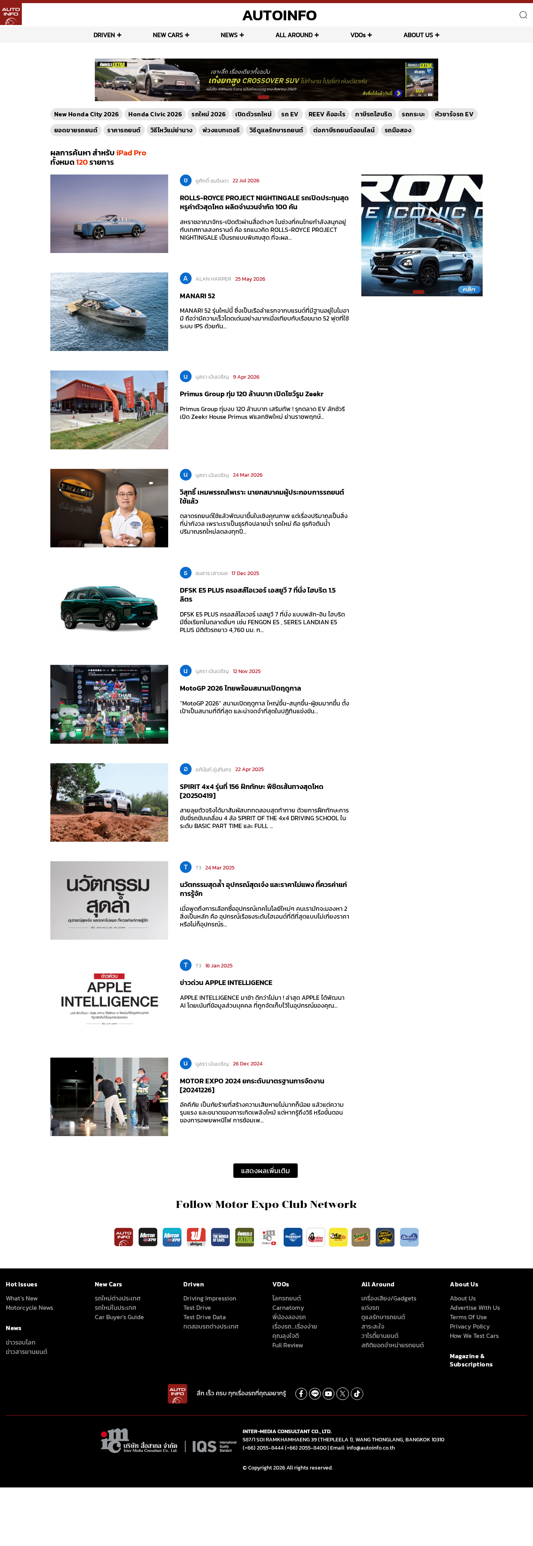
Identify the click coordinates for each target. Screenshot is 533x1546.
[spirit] (362, 1236)
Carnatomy (288, 1307)
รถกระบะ (413, 114)
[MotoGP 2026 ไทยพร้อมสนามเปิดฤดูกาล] (109, 704)
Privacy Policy (470, 1326)
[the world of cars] (221, 1236)
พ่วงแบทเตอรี (221, 130)
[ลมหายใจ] (409, 1236)
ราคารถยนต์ (124, 130)
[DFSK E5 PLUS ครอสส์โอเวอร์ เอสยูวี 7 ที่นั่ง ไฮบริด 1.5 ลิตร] (109, 605)
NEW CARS (168, 34)
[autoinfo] (11, 14)
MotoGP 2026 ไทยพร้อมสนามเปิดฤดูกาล (240, 688)
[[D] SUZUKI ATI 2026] (422, 235)
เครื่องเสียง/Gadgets (388, 1298)
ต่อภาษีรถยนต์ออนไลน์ (344, 130)
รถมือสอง (398, 130)
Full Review (287, 1345)
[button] (263, 97)
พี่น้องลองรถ (289, 1317)
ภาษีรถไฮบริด (373, 114)
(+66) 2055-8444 (263, 1448)
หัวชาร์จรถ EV (454, 114)
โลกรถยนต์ (286, 1298)
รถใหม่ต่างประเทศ (117, 1298)
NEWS (229, 34)
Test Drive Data (204, 1317)
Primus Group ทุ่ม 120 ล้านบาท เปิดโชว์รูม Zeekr (251, 393)
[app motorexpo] (149, 1236)
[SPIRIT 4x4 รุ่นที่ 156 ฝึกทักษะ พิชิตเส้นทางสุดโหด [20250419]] (109, 802)
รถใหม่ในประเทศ (115, 1307)
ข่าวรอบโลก (21, 1342)
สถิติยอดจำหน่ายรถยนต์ (392, 1345)
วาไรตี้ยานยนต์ (379, 1335)
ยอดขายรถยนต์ (76, 130)
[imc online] (270, 1236)
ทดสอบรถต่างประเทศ (210, 1326)
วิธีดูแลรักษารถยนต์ (277, 130)
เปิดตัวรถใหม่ (253, 114)
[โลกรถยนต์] (293, 1236)
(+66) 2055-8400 (306, 1448)
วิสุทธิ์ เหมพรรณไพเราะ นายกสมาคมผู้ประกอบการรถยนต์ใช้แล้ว (262, 496)
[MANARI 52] (109, 311)
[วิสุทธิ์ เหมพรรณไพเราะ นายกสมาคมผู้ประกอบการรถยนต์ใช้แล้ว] (109, 507)
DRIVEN (104, 34)
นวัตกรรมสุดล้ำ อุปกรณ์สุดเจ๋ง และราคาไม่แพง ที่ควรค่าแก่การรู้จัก (263, 889)
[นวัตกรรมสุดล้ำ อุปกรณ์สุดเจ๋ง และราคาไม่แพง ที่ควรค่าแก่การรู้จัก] (109, 900)
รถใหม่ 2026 (209, 114)
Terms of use (468, 1317)
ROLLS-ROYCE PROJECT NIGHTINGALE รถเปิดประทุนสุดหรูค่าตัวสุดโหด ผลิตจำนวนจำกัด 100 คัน (264, 202)
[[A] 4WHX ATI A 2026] (267, 79)
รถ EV (290, 114)
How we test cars (474, 1335)
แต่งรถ (370, 1307)
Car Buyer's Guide (119, 1317)
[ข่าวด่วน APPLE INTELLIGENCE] (109, 998)
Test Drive (197, 1307)
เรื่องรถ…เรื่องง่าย (294, 1326)
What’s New (22, 1298)
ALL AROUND (294, 34)
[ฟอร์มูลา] (197, 1236)
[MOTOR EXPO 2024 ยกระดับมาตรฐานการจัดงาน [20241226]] (109, 1096)
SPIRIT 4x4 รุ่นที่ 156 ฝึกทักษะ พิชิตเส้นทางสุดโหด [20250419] (251, 791)
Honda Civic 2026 (155, 114)
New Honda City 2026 (86, 114)
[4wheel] (245, 1236)
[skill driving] (386, 1236)
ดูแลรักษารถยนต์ (383, 1317)
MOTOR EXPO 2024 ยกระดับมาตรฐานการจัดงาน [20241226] (252, 1085)
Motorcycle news (29, 1307)
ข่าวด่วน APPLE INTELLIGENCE (226, 982)
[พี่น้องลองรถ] (315, 1236)
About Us (463, 1298)
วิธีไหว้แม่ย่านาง (172, 130)
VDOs (358, 34)
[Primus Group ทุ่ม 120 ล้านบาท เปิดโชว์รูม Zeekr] (109, 409)
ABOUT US (418, 34)
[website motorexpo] (173, 1236)
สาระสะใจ (372, 1326)
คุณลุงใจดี (285, 1335)
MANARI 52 (197, 295)
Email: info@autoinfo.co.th (362, 1448)
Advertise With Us (475, 1307)
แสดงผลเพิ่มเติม (265, 1170)
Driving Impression (209, 1298)
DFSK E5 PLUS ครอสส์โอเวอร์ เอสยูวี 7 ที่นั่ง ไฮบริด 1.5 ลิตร (258, 594)
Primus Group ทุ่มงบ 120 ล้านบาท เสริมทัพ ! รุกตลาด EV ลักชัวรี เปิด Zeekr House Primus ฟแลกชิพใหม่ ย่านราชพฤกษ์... (262, 412)
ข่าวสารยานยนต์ (26, 1351)
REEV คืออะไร (327, 114)
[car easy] (338, 1236)
